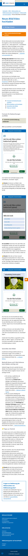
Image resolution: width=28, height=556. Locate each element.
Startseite (5, 11)
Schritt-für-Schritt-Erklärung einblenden (11, 121)
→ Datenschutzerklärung (19, 425)
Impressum (4, 531)
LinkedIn (3, 545)
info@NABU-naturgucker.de (7, 522)
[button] (2, 553)
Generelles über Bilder (12, 106)
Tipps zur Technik (11, 108)
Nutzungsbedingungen (6, 532)
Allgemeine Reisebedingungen (8, 534)
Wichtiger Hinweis (10, 27)
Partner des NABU (14, 551)
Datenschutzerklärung (6, 535)
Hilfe (9, 11)
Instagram (4, 544)
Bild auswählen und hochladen (14, 104)
